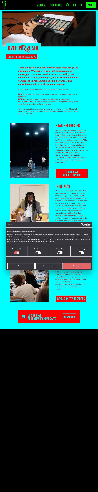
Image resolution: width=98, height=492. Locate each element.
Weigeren (21, 266)
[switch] (38, 252)
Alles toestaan (77, 266)
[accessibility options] (81, 4)
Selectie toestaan (49, 266)
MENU (91, 5)
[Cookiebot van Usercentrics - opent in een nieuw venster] (82, 224)
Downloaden (69, 316)
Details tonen (82, 260)
